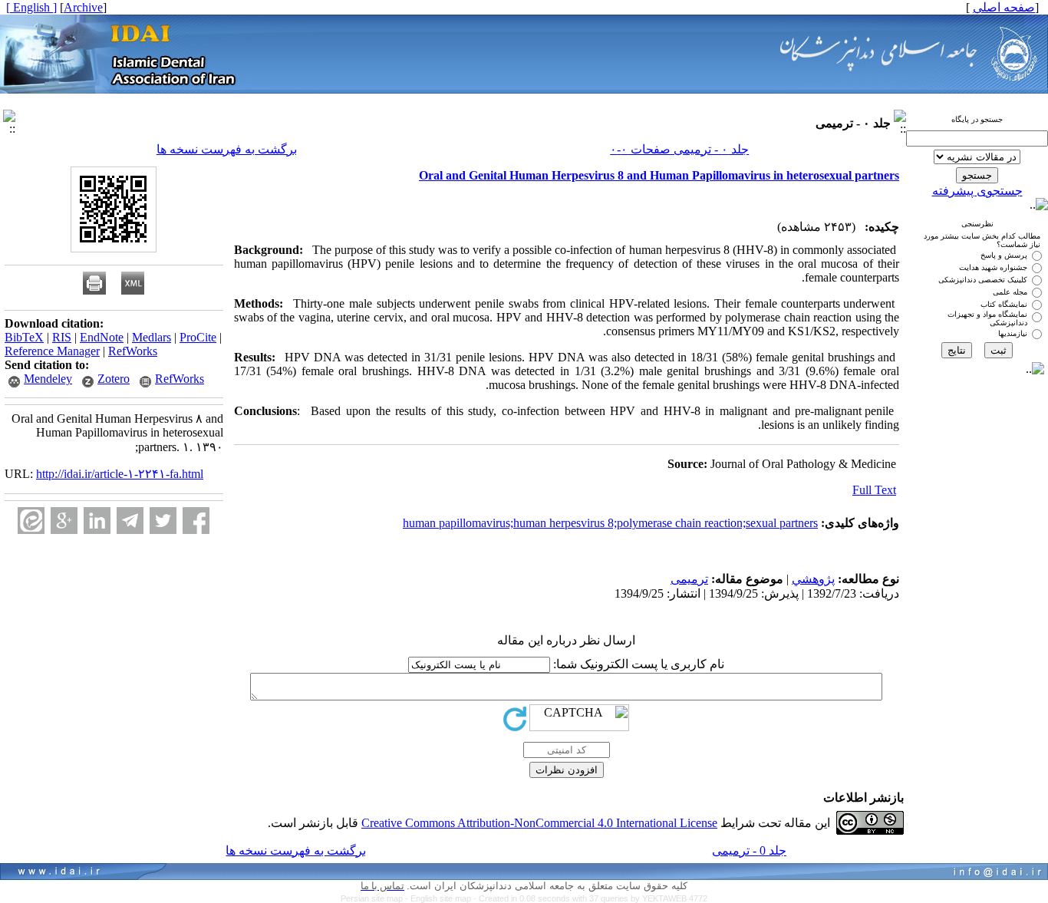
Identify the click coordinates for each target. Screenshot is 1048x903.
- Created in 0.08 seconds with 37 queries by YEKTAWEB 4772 (590, 898)
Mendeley (48, 378)
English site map (441, 898)
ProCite (198, 337)
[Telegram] (130, 520)
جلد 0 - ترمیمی (749, 850)
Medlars (151, 337)
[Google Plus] (64, 520)
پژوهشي (813, 578)
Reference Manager (52, 351)
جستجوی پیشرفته (977, 190)
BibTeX (24, 337)
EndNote (102, 337)
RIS (61, 337)
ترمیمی (689, 578)
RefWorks (132, 351)
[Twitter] (163, 520)
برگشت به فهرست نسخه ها (227, 149)
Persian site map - (375, 898)
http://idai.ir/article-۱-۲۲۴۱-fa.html (119, 473)
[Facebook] (196, 520)
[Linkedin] (97, 520)
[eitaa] (31, 520)
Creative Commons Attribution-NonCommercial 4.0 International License (539, 822)
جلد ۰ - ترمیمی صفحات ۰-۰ (679, 149)
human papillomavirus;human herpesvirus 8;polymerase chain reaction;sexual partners (610, 522)
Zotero (113, 378)
